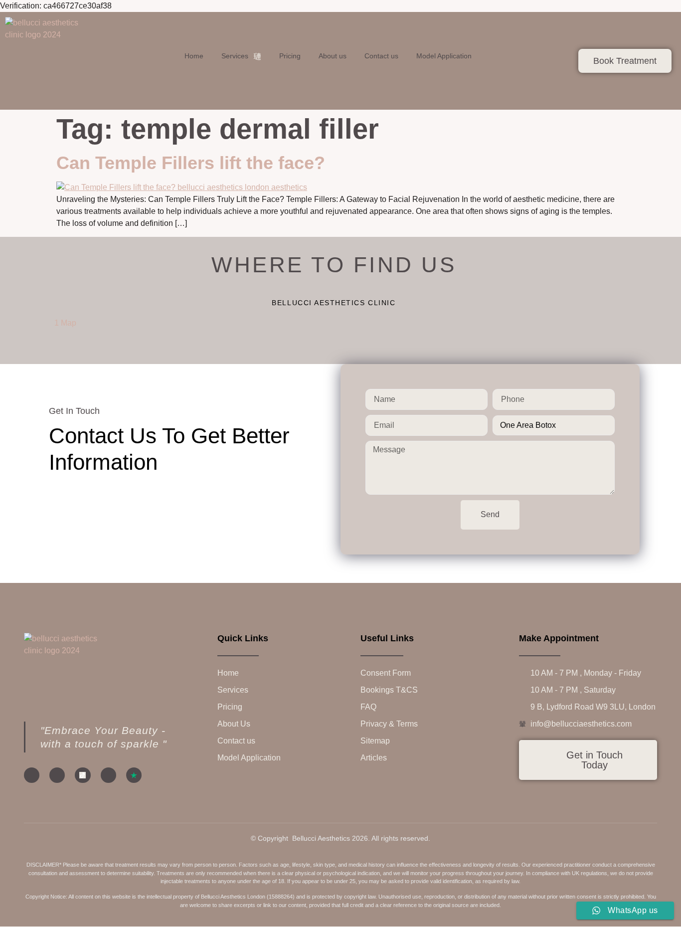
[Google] (108, 775)
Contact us (381, 56)
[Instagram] (57, 775)
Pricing (290, 56)
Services (234, 56)
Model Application (444, 56)
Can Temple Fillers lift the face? (190, 163)
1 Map (65, 323)
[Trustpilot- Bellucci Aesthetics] (134, 775)
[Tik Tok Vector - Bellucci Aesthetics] (82, 775)
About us (332, 56)
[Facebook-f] (31, 775)
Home (193, 56)
